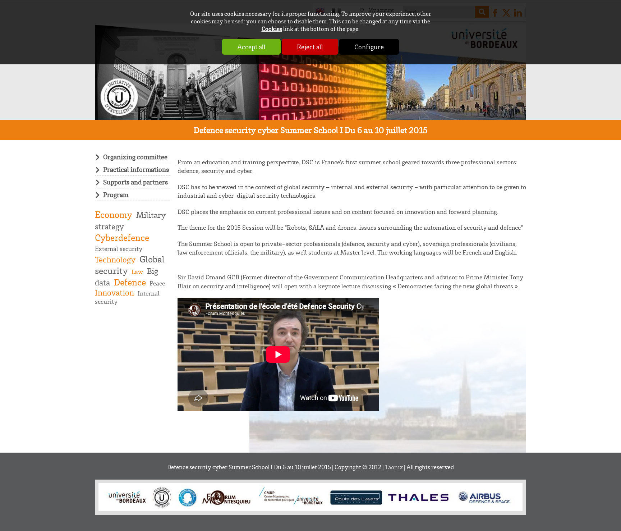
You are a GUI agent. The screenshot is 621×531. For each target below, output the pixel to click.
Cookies (272, 28)
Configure (369, 46)
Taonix (394, 467)
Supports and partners (135, 182)
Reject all (310, 46)
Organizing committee (135, 156)
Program (115, 194)
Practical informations (136, 169)
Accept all (251, 46)
